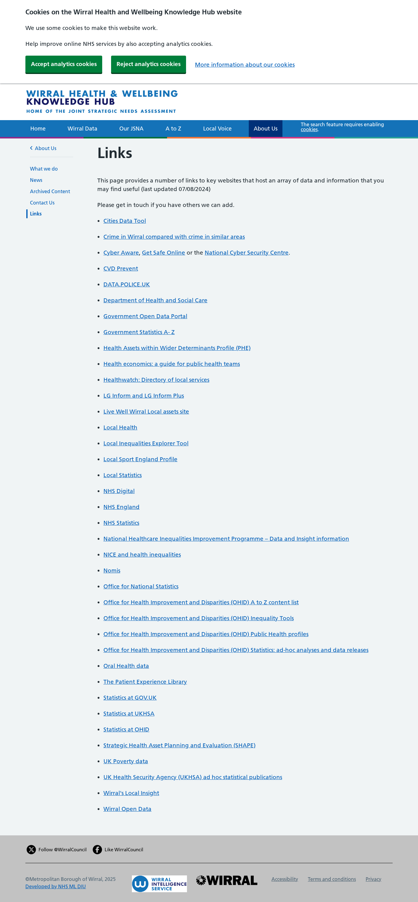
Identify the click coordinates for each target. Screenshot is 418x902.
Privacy (373, 879)
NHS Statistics (121, 522)
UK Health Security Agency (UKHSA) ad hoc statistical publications (192, 777)
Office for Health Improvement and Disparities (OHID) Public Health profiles (205, 634)
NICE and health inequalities (142, 554)
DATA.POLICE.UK (126, 284)
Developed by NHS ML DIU (55, 886)
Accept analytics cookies (64, 64)
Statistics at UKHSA (129, 713)
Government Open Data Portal (145, 316)
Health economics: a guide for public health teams (171, 363)
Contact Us (42, 203)
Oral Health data (126, 665)
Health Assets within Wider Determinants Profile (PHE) (177, 348)
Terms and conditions (332, 879)
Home (38, 128)
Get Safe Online (163, 252)
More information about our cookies (245, 64)
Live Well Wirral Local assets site (146, 411)
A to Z (173, 128)
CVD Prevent (120, 268)
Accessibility (284, 879)
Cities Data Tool (124, 220)
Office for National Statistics (140, 586)
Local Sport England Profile (140, 459)
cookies (309, 129)
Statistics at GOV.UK (130, 697)
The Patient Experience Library (145, 681)
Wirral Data (82, 128)
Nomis (111, 570)
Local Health (120, 427)
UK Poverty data (125, 761)
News (36, 180)
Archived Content (50, 191)
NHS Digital (119, 491)
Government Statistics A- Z (139, 332)
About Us (266, 128)
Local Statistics (122, 475)
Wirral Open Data (127, 808)
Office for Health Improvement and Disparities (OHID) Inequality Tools (198, 618)
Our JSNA (131, 128)
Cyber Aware (121, 252)
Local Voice (217, 128)
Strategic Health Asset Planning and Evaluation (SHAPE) (179, 745)
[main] (209, 486)
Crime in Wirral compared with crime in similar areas (174, 236)
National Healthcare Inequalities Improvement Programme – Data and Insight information (226, 538)
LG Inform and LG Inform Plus (143, 395)
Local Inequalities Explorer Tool (145, 443)
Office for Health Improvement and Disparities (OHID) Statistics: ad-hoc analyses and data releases (235, 649)
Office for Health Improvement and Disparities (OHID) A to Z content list (201, 602)
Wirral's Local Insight (131, 793)
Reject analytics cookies (149, 64)
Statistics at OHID (126, 729)
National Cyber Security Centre (247, 252)
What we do (44, 169)
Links (36, 214)
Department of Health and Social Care (155, 300)
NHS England (121, 506)
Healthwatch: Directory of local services (156, 379)
